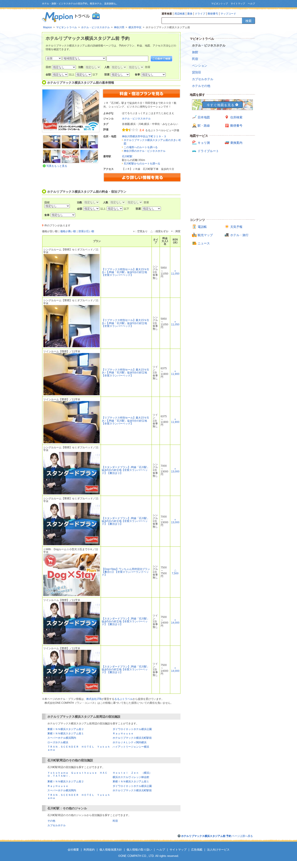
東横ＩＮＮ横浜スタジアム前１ (65, 733)
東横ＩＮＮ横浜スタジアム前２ (65, 729)
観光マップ (205, 235)
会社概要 (73, 849)
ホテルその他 (201, 86)
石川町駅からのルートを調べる (142, 163)
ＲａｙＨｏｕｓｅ (123, 733)
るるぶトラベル (123, 698)
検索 (248, 21)
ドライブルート (208, 151)
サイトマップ (238, 3)
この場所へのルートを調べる (141, 147)
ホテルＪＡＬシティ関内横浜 (130, 742)
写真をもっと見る (56, 165)
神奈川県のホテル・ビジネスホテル (144, 150)
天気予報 (236, 226)
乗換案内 (236, 142)
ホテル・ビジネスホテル (136, 118)
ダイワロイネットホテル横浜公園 (132, 729)
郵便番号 (213, 13)
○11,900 (175, 373)
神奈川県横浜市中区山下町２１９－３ (144, 136)
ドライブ (200, 13)
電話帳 (202, 226)
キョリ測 (204, 142)
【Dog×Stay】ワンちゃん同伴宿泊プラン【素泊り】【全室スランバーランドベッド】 (126, 572)
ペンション (199, 65)
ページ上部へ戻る (217, 836)
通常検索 (167, 13)
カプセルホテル (56, 825)
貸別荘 (196, 72)
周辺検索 (179, 13)
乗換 (189, 13)
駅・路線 (204, 125)
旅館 (195, 52)
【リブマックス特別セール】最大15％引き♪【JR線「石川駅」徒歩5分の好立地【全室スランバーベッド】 (125, 272)
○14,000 (175, 621)
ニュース (204, 243)
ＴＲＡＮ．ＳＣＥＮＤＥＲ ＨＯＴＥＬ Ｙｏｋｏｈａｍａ (78, 796)
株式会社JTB (93, 698)
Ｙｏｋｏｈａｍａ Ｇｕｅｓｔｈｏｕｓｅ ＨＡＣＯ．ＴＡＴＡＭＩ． (77, 774)
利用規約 (89, 849)
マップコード (228, 13)
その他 (51, 820)
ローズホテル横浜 (57, 742)
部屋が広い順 (86, 231)
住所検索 (236, 117)
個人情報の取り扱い (139, 849)
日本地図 (204, 117)
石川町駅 (127, 156)
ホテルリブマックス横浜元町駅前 (132, 737)
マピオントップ (219, 3)
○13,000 (175, 470)
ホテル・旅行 (239, 235)
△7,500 (175, 572)
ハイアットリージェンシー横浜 (131, 746)
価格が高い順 (68, 231)
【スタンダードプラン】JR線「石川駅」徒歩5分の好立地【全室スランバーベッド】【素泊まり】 (125, 470)
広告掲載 (196, 849)
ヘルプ (251, 3)
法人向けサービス (218, 849)
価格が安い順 (50, 231)
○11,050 (175, 272)
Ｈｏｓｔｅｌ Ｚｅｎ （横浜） (132, 772)
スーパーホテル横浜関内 (61, 737)
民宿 (115, 820)
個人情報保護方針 (110, 849)
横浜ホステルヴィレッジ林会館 (131, 777)
